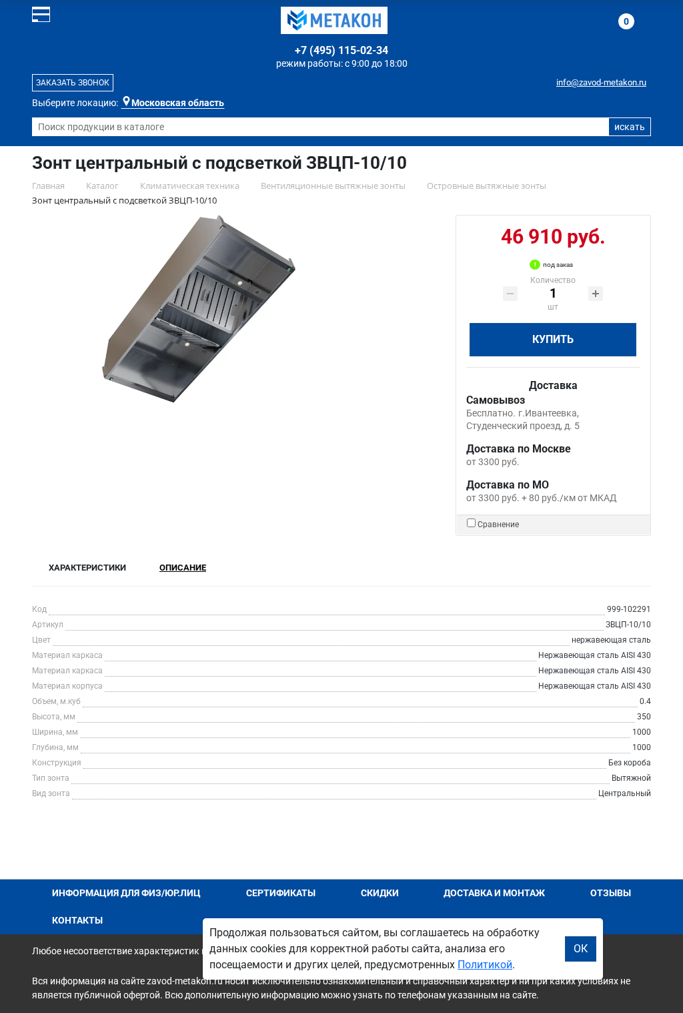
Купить (553, 339)
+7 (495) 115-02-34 (341, 50)
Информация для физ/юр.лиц (126, 893)
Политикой (485, 964)
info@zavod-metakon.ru (601, 82)
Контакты (77, 920)
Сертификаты (280, 893)
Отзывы (610, 893)
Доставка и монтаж (494, 893)
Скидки (380, 893)
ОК (581, 948)
